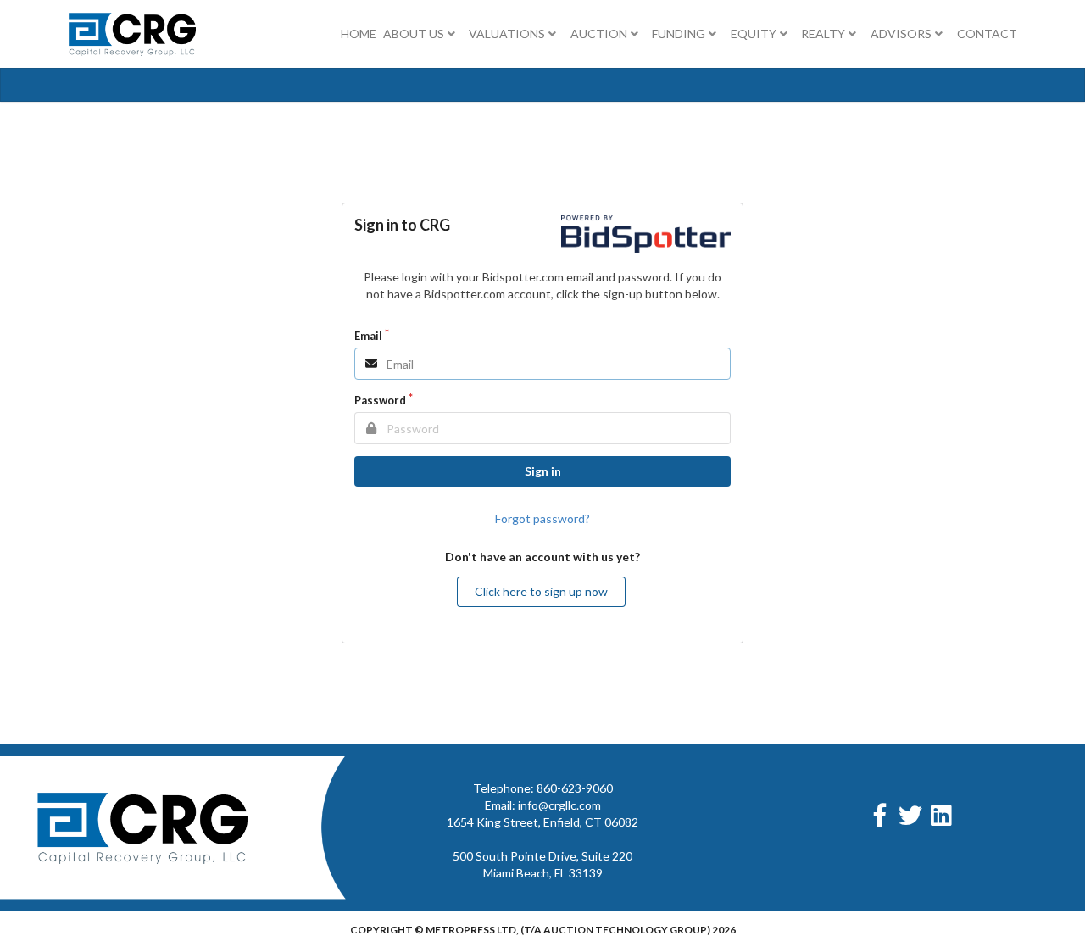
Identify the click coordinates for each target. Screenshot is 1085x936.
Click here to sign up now (541, 591)
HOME (358, 33)
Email (368, 336)
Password (380, 400)
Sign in (543, 471)
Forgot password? (542, 518)
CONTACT (987, 33)
